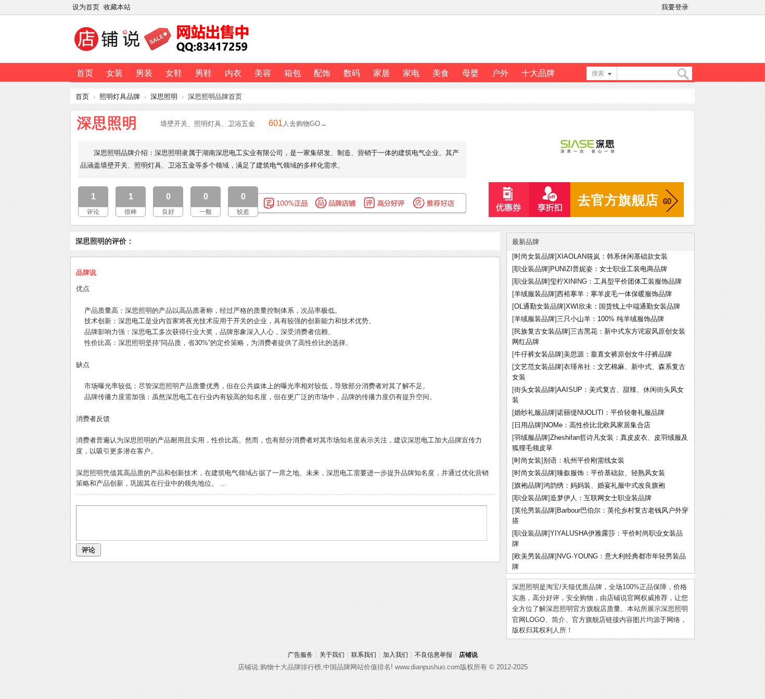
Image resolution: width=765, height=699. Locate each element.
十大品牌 (538, 73)
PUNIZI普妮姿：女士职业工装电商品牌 (608, 269)
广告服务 (300, 654)
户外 (500, 73)
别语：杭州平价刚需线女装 (583, 460)
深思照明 (163, 96)
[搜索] (682, 74)
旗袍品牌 (527, 485)
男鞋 (203, 73)
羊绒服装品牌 (534, 294)
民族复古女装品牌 (541, 331)
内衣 (233, 73)
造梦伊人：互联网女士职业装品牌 (601, 498)
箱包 (292, 73)
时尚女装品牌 (534, 256)
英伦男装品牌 (534, 510)
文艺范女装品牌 (538, 367)
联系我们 (363, 654)
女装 (114, 73)
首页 (84, 73)
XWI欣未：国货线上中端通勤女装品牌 (623, 306)
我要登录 (674, 7)
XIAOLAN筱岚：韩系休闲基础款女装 (612, 256)
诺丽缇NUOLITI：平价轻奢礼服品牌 (611, 412)
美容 (262, 73)
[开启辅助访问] (693, 7)
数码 (351, 73)
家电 (411, 73)
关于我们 (332, 654)
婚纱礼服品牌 (534, 412)
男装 (144, 73)
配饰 (322, 73)
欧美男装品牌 (534, 556)
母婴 (470, 73)
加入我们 (395, 654)
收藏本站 (117, 7)
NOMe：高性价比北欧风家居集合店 (597, 425)
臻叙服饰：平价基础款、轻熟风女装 (611, 473)
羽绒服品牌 (531, 437)
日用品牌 (527, 425)
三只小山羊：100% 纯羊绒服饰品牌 (610, 319)
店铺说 (468, 654)
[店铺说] (163, 52)
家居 (381, 73)
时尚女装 (527, 460)
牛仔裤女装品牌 (538, 354)
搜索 (598, 73)
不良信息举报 (433, 654)
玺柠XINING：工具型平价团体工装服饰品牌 (616, 281)
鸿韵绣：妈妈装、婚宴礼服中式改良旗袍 (604, 485)
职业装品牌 (531, 269)
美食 (440, 73)
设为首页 (85, 7)
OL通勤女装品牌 (539, 306)
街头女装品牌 (534, 389)
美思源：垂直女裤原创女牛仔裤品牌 (618, 354)
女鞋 (173, 73)
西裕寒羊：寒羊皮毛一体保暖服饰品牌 (614, 294)
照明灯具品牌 (119, 96)
